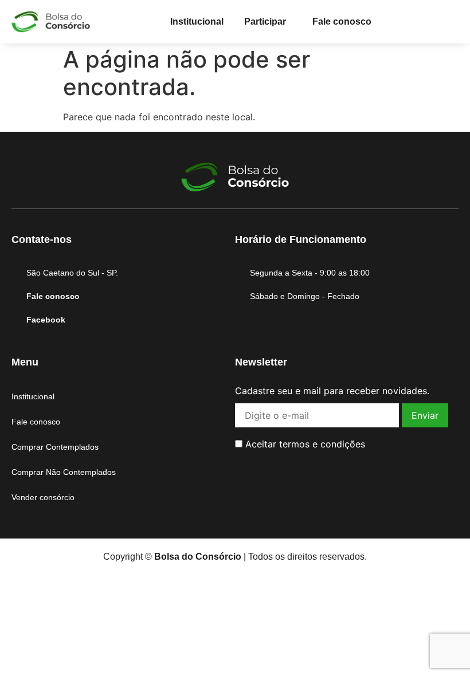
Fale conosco (341, 21)
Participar (265, 21)
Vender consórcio (43, 497)
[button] (268, 22)
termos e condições (322, 444)
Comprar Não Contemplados (63, 472)
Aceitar (303, 444)
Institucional (197, 21)
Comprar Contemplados (55, 446)
